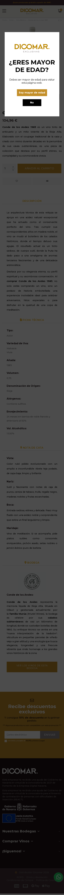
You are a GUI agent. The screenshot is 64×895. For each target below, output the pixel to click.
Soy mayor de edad (32, 92)
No (32, 102)
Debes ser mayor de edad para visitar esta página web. (32, 81)
